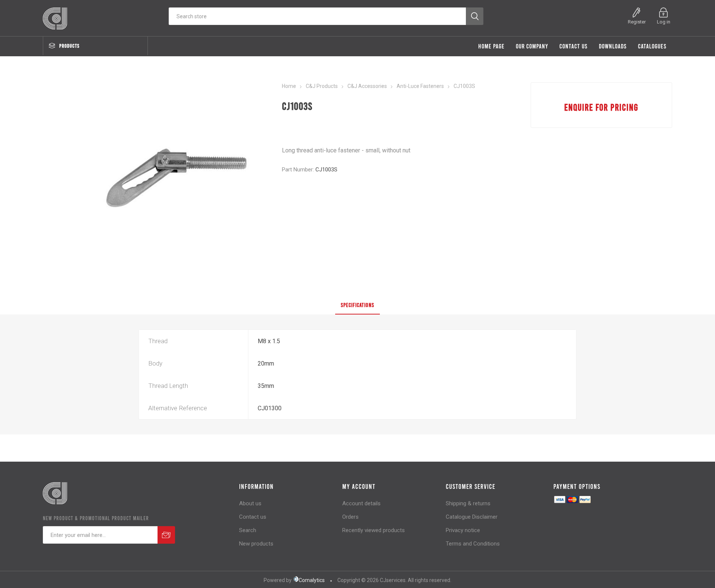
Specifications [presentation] (357, 304)
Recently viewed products (373, 530)
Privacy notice (463, 530)
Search (247, 530)
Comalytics (312, 580)
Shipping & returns (468, 503)
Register (637, 22)
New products (256, 543)
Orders (350, 516)
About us (250, 503)
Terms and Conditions (473, 543)
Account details (361, 503)
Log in (663, 22)
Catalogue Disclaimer (472, 516)
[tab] (357, 305)
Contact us (252, 516)
